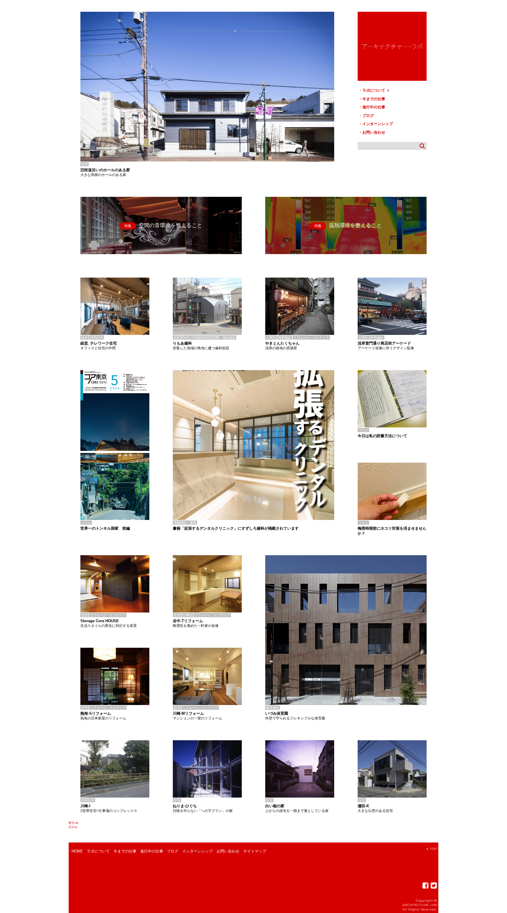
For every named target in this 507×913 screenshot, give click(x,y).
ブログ (368, 115)
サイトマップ (254, 851)
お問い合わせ (373, 132)
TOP (433, 849)
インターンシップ (377, 124)
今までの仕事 (373, 99)
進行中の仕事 (373, 107)
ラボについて (374, 90)
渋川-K (73, 827)
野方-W (73, 823)
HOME (77, 851)
